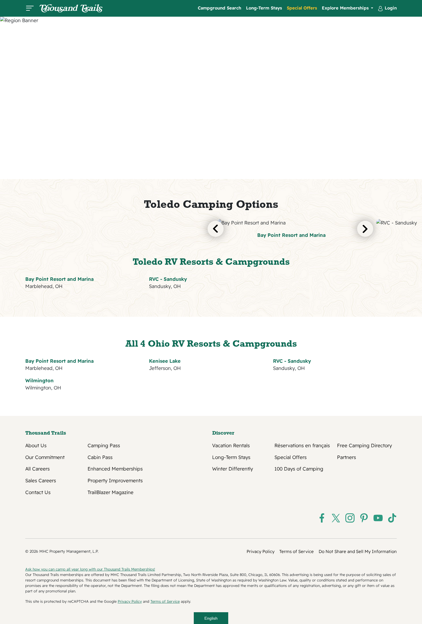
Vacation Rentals (231, 445)
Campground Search (219, 8)
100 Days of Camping (298, 469)
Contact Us (38, 492)
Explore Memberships (346, 8)
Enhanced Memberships (115, 469)
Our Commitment (45, 457)
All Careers (37, 469)
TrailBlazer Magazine (110, 492)
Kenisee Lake (165, 361)
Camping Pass (104, 445)
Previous (216, 229)
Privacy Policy (260, 551)
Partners (346, 457)
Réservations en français (302, 445)
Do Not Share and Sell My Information (358, 551)
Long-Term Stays (264, 8)
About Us (36, 445)
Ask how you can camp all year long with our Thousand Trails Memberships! (90, 569)
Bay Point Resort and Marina (291, 235)
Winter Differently (232, 469)
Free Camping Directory (364, 445)
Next (365, 229)
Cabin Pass (100, 457)
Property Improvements (115, 480)
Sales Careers (40, 480)
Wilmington (39, 380)
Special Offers (302, 8)
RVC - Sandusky (168, 279)
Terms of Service (296, 551)
